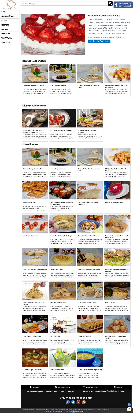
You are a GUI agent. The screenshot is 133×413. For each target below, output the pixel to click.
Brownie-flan (55, 336)
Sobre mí (70, 392)
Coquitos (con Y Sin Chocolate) (89, 269)
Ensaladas (5, 34)
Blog (63, 392)
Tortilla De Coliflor (56, 269)
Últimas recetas (52, 392)
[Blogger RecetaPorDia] (84, 402)
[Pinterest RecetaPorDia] (79, 402)
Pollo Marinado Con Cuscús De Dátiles (33, 304)
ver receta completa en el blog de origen (111, 37)
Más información (79, 411)
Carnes (4, 21)
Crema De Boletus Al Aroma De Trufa (89, 86)
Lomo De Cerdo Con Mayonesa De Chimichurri (117, 237)
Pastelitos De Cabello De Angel (61, 236)
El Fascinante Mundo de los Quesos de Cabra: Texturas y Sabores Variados (33, 131)
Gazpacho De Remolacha (114, 202)
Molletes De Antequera (58, 303)
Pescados (5, 25)
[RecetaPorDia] (9, 5)
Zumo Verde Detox (57, 370)
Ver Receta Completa (99, 41)
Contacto (5, 42)
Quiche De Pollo (110, 303)
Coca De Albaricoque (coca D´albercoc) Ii (88, 203)
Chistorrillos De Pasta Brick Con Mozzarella (116, 86)
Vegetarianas (6, 38)
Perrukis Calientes (84, 336)
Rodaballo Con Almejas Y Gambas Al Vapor (117, 270)
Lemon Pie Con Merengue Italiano (35, 269)
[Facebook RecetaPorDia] (68, 402)
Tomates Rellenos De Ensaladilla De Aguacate (61, 203)
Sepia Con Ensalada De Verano (88, 236)
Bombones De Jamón (30, 236)
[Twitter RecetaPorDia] (73, 402)
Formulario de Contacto (115, 391)
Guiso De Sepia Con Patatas (32, 370)
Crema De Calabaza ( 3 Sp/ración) (90, 370)
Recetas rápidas (7, 16)
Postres (4, 29)
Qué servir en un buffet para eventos (87, 131)
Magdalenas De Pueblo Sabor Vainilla (115, 337)
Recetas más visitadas (35, 392)
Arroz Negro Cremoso (58, 86)
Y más (85, 411)
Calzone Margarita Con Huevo (33, 86)
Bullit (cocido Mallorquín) (32, 336)
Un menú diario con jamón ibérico (62, 130)
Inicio (3, 12)
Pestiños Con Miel (29, 202)
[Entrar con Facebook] (123, 4)
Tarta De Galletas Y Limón (87, 303)
